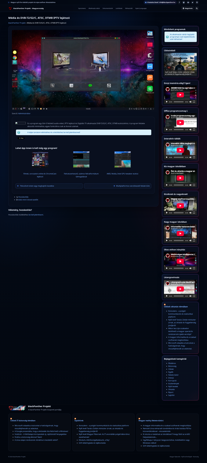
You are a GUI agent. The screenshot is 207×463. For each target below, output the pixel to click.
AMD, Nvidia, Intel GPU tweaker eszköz (122, 174)
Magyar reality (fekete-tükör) (151, 420)
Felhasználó (129, 8)
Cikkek (171, 369)
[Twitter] (192, 2)
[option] (180, 64)
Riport (170, 392)
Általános (172, 363)
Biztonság (172, 366)
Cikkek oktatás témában (176, 306)
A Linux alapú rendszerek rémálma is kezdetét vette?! (36, 440)
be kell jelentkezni (36, 215)
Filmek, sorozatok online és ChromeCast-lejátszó (40, 175)
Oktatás (171, 389)
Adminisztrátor (24, 113)
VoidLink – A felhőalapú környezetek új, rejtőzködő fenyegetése (40, 434)
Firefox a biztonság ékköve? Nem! (28, 437)
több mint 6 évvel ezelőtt (28, 200)
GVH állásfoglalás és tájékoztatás (92, 443)
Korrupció (172, 380)
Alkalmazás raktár (94, 8)
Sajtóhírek (78, 420)
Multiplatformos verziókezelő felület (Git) (133, 186)
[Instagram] (197, 2)
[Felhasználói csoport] (183, 2)
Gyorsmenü (82, 8)
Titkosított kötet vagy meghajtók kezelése (37, 186)
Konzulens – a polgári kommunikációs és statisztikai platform (180, 314)
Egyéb (170, 372)
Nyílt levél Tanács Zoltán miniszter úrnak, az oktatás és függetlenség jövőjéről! (182, 323)
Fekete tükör (173, 375)
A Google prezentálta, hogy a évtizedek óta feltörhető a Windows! (41, 431)
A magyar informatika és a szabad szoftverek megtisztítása (167, 425)
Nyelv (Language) (141, 8)
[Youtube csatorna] (188, 2)
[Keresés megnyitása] (197, 8)
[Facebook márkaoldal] (179, 2)
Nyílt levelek (173, 386)
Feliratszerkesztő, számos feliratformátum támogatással (81, 175)
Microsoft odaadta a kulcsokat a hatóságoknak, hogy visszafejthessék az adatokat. (181, 346)
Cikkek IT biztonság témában (22, 420)
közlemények (173, 383)
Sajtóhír (171, 395)
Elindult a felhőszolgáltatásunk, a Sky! (94, 440)
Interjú (171, 378)
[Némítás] (190, 102)
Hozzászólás (23, 197)
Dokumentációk (108, 8)
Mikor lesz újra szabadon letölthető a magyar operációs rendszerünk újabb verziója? (178, 72)
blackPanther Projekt (17, 23)
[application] (180, 94)
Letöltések (119, 8)
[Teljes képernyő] (194, 102)
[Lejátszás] (167, 102)
